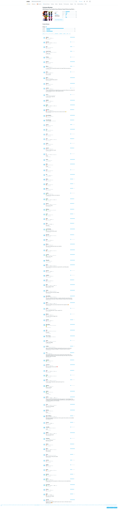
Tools (75, 4)
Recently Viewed (47, 4)
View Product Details (59, 19)
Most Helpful (51, 33)
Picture (46, 33)
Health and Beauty (80, 4)
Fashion (56, 4)
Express (34, 4)
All (43, 33)
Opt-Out (111, 507)
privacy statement (37, 504)
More (86, 4)
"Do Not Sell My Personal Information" (111, 504)
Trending (52, 4)
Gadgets (71, 4)
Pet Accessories (66, 4)
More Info (115, 507)
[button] (81, 1)
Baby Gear (60, 4)
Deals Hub (39, 4)
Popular (29, 4)
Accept (108, 507)
